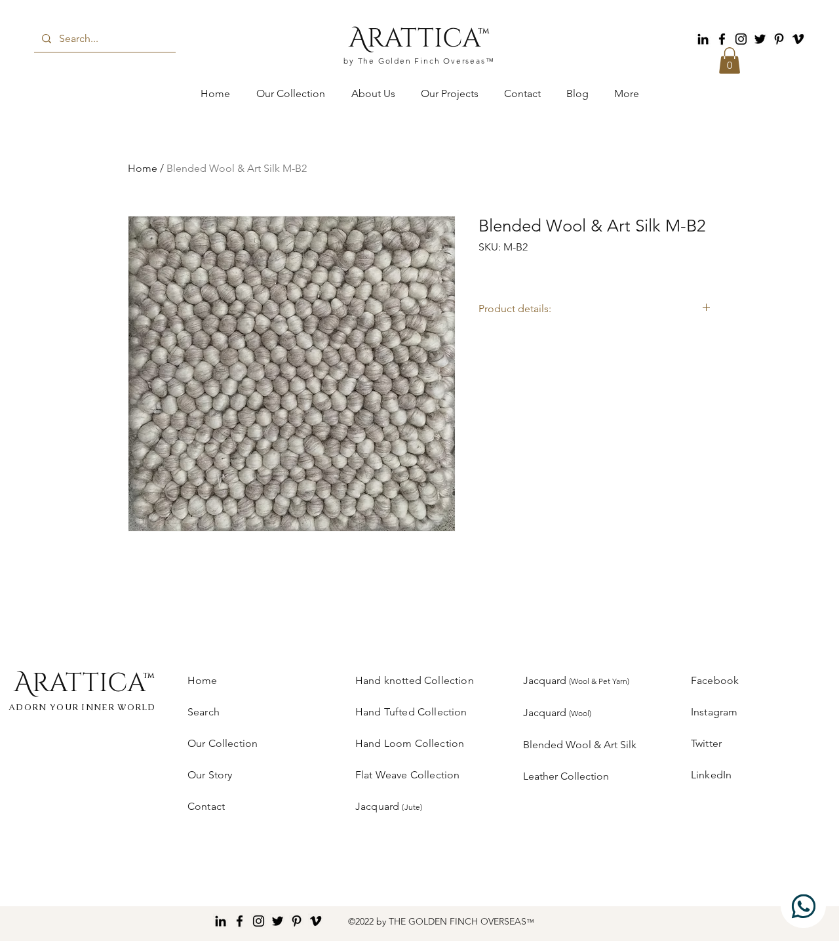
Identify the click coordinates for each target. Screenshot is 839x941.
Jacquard (576, 680)
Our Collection (222, 743)
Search (203, 712)
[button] (729, 60)
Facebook (715, 680)
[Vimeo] (798, 39)
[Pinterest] (779, 39)
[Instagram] (741, 39)
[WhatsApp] (803, 906)
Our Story (209, 775)
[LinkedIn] (703, 39)
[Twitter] (760, 39)
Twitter (706, 743)
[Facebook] (722, 39)
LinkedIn (711, 775)
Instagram (714, 712)
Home (142, 168)
